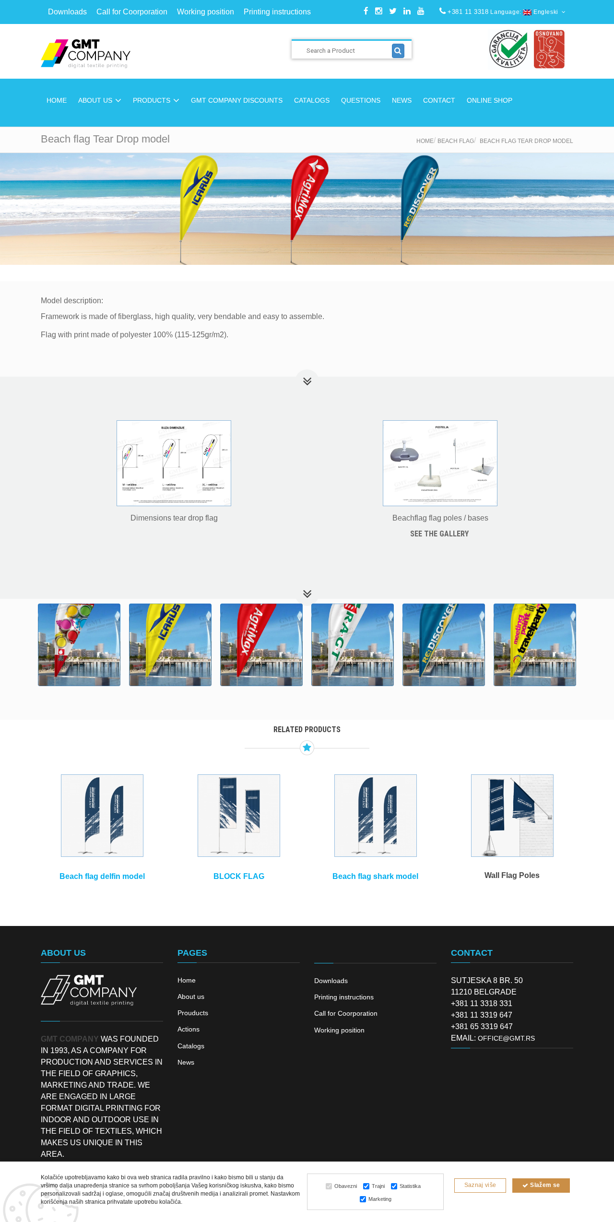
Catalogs (190, 1046)
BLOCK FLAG (238, 876)
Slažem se (544, 1185)
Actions (188, 1029)
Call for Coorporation (131, 12)
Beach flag (455, 141)
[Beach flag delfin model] (102, 815)
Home (425, 141)
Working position (205, 12)
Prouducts (192, 1013)
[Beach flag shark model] (375, 815)
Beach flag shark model (375, 876)
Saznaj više (480, 1185)
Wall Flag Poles (512, 875)
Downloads (67, 12)
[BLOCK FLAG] (238, 815)
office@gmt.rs (506, 1038)
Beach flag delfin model (102, 876)
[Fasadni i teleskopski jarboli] (512, 815)
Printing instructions (277, 12)
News (185, 1062)
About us (190, 996)
